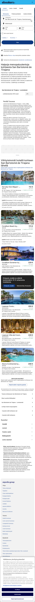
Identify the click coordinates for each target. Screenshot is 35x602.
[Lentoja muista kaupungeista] (17, 407)
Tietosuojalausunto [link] (7, 540)
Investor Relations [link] (7, 501)
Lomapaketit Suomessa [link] (8, 523)
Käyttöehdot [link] (5, 545)
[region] (17, 579)
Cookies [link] (4, 543)
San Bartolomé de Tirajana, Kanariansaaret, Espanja (19, 19)
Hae (17, 42)
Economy (12, 37)
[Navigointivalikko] (32, 2)
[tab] (5, 8)
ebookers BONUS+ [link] (7, 506)
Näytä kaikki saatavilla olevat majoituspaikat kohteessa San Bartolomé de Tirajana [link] (17, 168)
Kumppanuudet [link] (6, 498)
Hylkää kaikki (17, 594)
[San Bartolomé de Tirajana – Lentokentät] (17, 402)
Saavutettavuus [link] (6, 556)
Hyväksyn (17, 589)
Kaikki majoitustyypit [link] (7, 531)
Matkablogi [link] (5, 533)
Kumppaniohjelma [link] (7, 496)
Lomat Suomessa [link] (6, 528)
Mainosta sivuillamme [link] (7, 511)
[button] (17, 424)
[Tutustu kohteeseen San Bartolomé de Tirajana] (17, 394)
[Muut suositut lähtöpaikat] (17, 398)
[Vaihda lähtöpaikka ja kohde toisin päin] (31, 21)
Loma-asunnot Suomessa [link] (8, 520)
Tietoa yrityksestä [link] (7, 488)
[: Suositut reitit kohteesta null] (17, 411)
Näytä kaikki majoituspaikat (17, 385)
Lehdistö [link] (5, 503)
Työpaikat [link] (5, 490)
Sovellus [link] (5, 509)
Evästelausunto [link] (6, 548)
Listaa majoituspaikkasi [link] (8, 493)
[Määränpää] (17, 23)
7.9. (6, 29)
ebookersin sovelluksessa (25, 60)
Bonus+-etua (11, 55)
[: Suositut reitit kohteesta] (17, 415)
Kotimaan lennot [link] (6, 526)
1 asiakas (4, 37)
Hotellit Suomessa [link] (7, 518)
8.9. (23, 29)
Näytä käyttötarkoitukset (17, 599)
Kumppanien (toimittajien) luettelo (12, 585)
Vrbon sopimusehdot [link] (7, 553)
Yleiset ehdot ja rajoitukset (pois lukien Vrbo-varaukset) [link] (15, 551)
